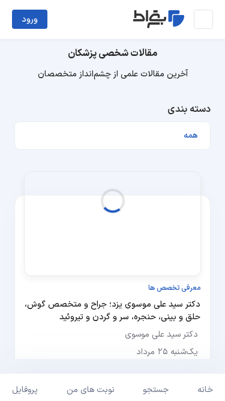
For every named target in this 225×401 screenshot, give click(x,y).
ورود (30, 19)
